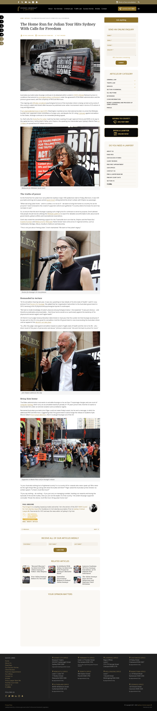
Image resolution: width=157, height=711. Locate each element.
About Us (110, 151)
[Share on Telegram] (2, 34)
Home (21, 18)
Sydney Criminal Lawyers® (144, 705)
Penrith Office (85, 672)
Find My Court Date (114, 177)
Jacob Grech (51, 200)
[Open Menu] (139, 8)
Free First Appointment (115, 164)
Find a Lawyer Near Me (115, 174)
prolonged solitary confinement (49, 97)
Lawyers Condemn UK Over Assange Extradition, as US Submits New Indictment (89, 569)
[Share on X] (2, 21)
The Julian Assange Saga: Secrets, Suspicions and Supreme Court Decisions (89, 580)
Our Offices (111, 168)
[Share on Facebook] (2, 17)
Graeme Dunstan (26, 222)
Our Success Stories (114, 158)
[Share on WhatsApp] (2, 30)
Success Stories (88, 9)
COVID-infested (78, 95)
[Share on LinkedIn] (2, 26)
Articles (97, 9)
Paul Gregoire (29, 35)
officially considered (39, 103)
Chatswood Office (138, 658)
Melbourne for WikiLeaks (44, 222)
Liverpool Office (111, 658)
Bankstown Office (138, 672)
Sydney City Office (61, 658)
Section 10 (110, 181)
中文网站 (109, 184)
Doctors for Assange (37, 304)
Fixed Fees (110, 154)
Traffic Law (78, 9)
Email (24, 521)
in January (81, 113)
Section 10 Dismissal (114, 89)
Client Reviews (112, 161)
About (50, 9)
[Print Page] (2, 43)
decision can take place (43, 322)
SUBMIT (121, 63)
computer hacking (26, 405)
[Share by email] (2, 39)
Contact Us (111, 171)
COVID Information (114, 99)
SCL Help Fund (111, 93)
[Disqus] (60, 621)
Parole (109, 107)
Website (29, 521)
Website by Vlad (147, 707)
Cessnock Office (137, 685)
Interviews (111, 96)
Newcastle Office (61, 672)
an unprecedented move (30, 111)
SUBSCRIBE (60, 550)
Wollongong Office (113, 672)
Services (110, 86)
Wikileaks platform (53, 214)
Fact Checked (61, 35)
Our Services (58, 9)
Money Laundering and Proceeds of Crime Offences (119, 103)
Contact (104, 9)
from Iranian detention (38, 415)
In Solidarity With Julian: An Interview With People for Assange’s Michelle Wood (64, 569)
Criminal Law (68, 9)
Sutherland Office (61, 685)
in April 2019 (43, 111)
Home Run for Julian (40, 119)
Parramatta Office (86, 658)
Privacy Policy (8, 705)
